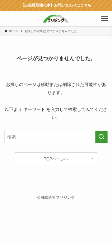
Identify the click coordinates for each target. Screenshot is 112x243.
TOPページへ (56, 159)
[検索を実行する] (101, 137)
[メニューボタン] (104, 18)
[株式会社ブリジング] (56, 18)
